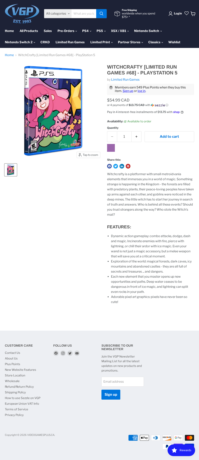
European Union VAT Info (22, 403)
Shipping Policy (15, 392)
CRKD (45, 42)
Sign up (128, 91)
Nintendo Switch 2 (19, 42)
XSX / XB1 (119, 31)
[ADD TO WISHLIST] (111, 148)
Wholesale (12, 381)
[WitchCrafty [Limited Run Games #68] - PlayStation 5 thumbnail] (10, 170)
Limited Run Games (70, 42)
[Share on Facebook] (109, 166)
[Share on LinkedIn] (122, 166)
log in (141, 91)
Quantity (113, 127)
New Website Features (20, 370)
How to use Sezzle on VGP (22, 398)
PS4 (85, 31)
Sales (48, 31)
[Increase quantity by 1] (136, 136)
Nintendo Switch (147, 31)
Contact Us (12, 353)
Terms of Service (16, 409)
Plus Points (12, 364)
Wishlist (174, 42)
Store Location (15, 375)
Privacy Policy (14, 415)
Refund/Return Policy (19, 386)
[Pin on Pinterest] (128, 166)
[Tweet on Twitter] (115, 166)
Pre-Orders (66, 31)
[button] (150, 105)
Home (9, 31)
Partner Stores (129, 42)
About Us (11, 358)
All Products (29, 31)
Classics (154, 42)
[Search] (101, 13)
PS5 (100, 31)
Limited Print (100, 42)
